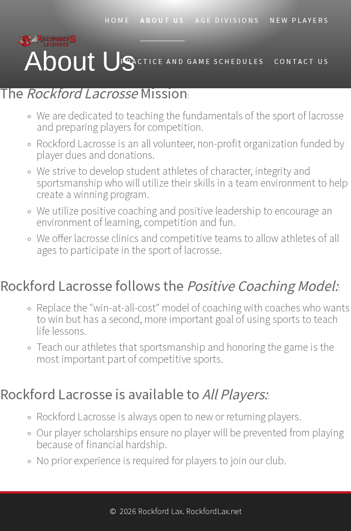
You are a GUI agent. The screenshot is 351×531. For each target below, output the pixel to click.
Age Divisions (227, 20)
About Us (162, 20)
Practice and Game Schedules (192, 61)
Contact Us (301, 61)
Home (117, 20)
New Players (299, 20)
